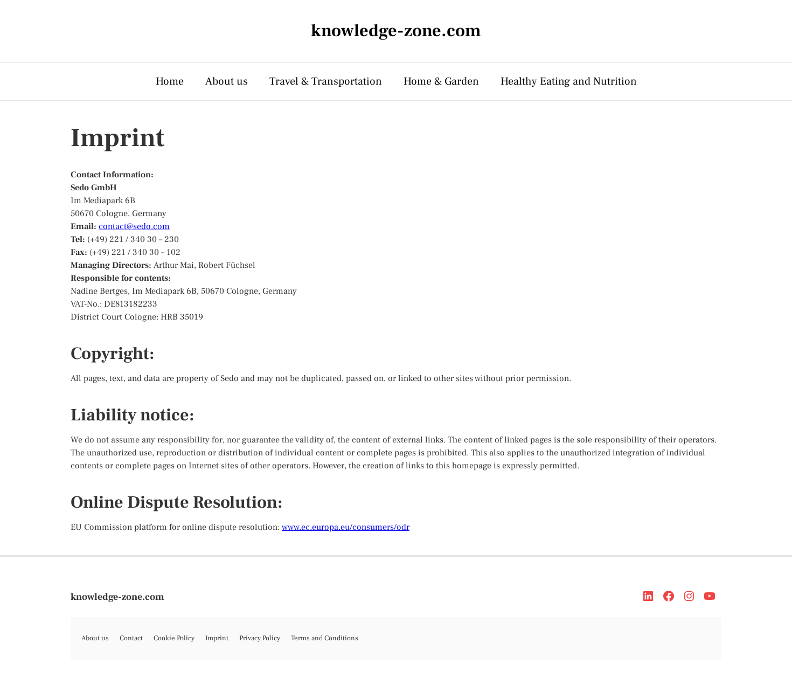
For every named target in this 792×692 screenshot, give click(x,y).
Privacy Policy (259, 638)
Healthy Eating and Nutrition (569, 81)
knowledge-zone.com (117, 597)
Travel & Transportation (325, 81)
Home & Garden (441, 81)
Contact (131, 638)
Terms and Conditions (324, 638)
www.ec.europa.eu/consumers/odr (345, 527)
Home (170, 81)
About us (226, 81)
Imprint (216, 638)
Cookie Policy (174, 638)
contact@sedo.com (134, 226)
